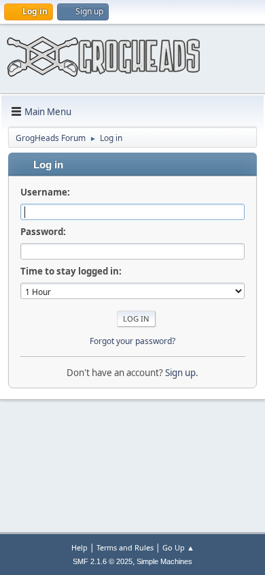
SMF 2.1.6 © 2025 (102, 561)
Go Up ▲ (178, 547)
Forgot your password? (132, 341)
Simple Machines (164, 561)
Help (79, 547)
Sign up (180, 373)
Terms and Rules (125, 547)
